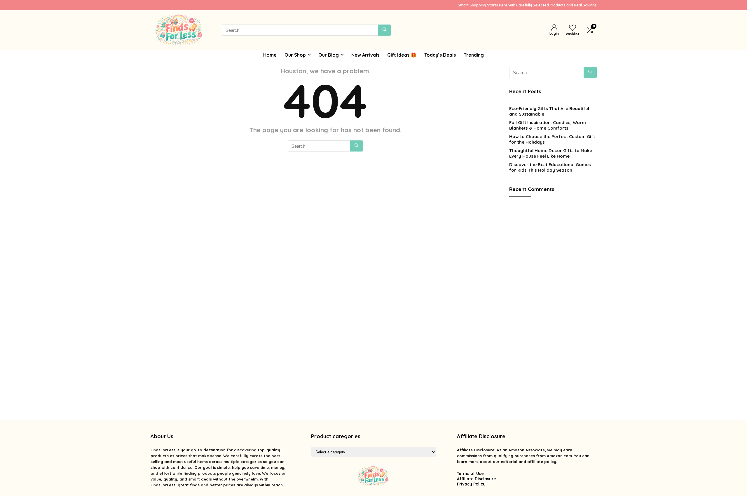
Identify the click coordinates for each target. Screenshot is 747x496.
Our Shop (295, 55)
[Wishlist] (572, 28)
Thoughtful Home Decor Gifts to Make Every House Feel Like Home (550, 153)
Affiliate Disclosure (476, 478)
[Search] (384, 30)
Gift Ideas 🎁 (401, 55)
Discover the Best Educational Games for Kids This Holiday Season (550, 167)
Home (270, 55)
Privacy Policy (471, 484)
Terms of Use (470, 473)
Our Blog (328, 55)
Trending (474, 55)
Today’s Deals (440, 55)
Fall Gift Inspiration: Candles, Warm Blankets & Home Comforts (547, 125)
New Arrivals (365, 55)
